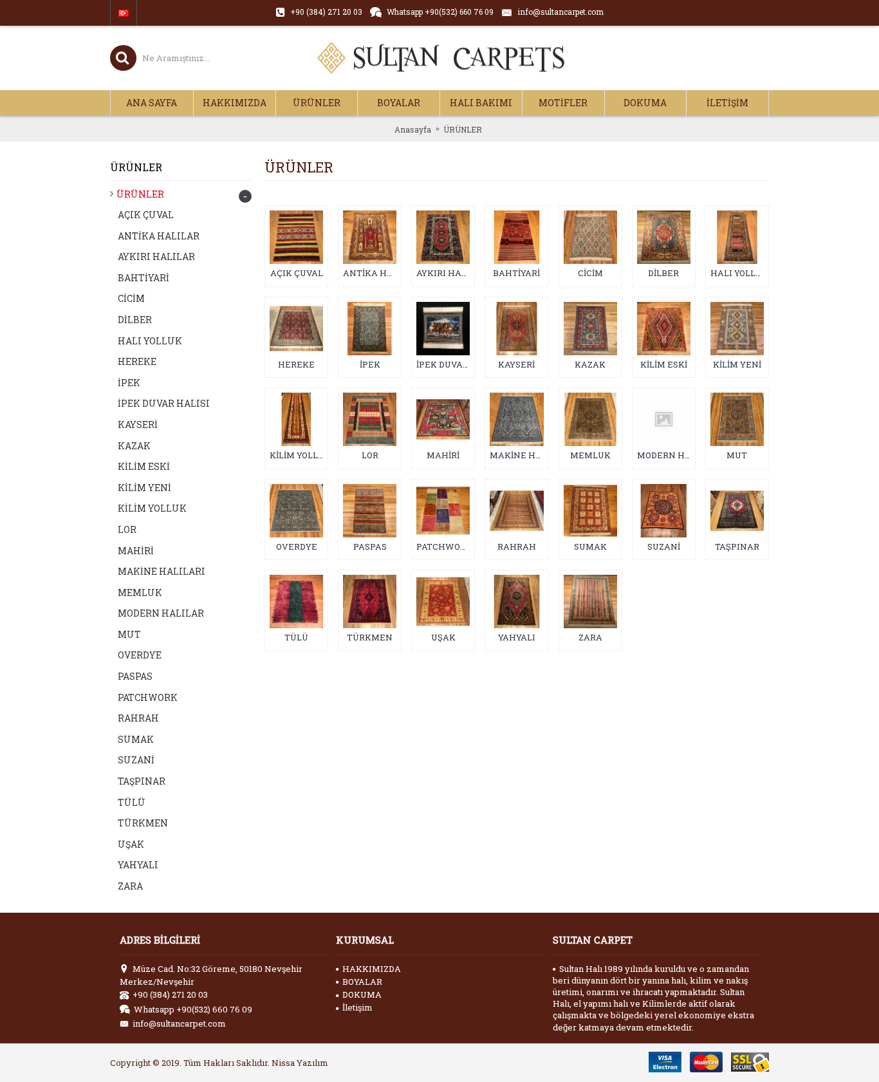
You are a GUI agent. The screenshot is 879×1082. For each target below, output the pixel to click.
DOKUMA (362, 994)
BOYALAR (362, 981)
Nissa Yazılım (300, 1062)
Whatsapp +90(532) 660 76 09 (193, 1009)
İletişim (357, 1007)
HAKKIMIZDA (371, 969)
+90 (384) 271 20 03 (170, 994)
